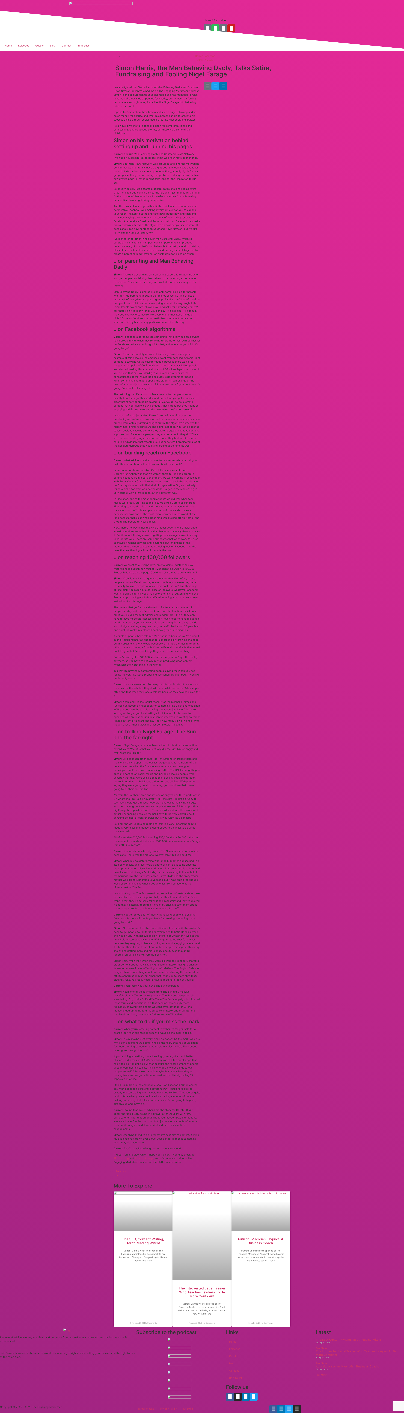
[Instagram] (238, 1397)
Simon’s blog (121, 1158)
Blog (52, 45)
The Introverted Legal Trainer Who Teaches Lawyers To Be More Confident (202, 1292)
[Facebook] (230, 1397)
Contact (66, 45)
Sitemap (188, 1408)
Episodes (23, 45)
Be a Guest (83, 45)
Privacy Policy (168, 1408)
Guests (39, 45)
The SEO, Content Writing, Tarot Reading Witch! (143, 1241)
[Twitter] (215, 86)
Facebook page (144, 1158)
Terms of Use (146, 1408)
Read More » (321, 1348)
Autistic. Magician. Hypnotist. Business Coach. (261, 1241)
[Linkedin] (223, 86)
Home (8, 45)
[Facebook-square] (207, 86)
